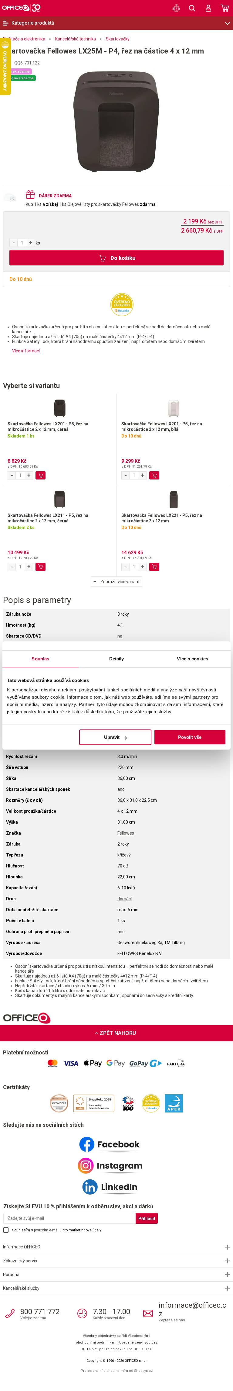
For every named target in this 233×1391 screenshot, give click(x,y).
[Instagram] (116, 1163)
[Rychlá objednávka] (175, 8)
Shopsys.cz (143, 1371)
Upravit (112, 737)
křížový (124, 855)
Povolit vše (189, 737)
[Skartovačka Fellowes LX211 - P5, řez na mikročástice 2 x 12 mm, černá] (60, 499)
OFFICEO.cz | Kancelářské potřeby (21, 8)
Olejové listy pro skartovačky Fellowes (103, 204)
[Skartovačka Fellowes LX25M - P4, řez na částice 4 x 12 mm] (116, 121)
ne (119, 636)
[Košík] (224, 8)
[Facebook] (116, 1142)
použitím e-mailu (48, 1230)
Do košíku (122, 258)
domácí (124, 898)
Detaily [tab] (116, 658)
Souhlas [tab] (40, 658)
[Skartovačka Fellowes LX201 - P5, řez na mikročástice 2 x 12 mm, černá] (60, 407)
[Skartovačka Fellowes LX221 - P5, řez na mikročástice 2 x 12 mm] (173, 499)
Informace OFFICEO (21, 1246)
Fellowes (125, 833)
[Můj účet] (208, 8)
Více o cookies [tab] (192, 658)
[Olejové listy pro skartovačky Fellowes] (12, 197)
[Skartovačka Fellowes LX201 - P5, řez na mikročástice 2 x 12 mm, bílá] (173, 407)
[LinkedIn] (116, 1184)
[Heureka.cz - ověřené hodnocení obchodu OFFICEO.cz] (121, 304)
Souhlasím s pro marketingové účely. (57, 1230)
